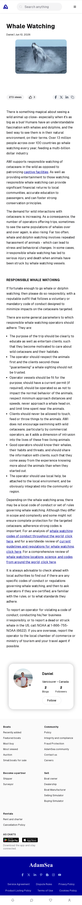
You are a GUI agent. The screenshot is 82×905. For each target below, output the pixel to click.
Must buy (8, 743)
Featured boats (12, 738)
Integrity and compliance (58, 738)
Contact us (50, 754)
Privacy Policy (66, 884)
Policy (47, 732)
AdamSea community (56, 749)
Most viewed (10, 749)
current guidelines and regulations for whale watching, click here (40, 546)
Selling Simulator (54, 795)
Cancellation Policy (14, 825)
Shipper (7, 778)
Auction (7, 754)
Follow (51, 700)
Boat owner (51, 778)
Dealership (50, 784)
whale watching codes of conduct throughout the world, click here (39, 536)
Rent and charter (13, 819)
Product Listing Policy (18, 890)
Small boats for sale (14, 760)
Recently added (12, 732)
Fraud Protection (54, 743)
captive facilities (36, 172)
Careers (49, 760)
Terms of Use (45, 890)
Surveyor (8, 784)
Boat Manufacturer (55, 789)
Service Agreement (19, 884)
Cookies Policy (68, 890)
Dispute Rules (44, 884)
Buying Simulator (54, 801)
